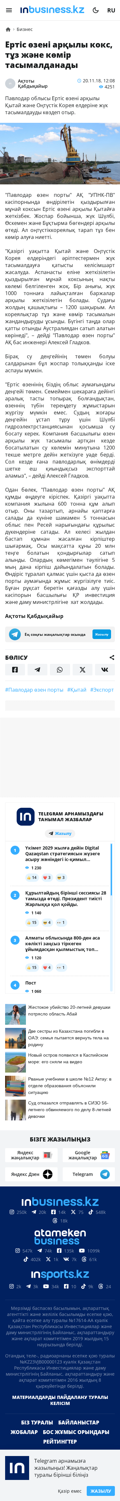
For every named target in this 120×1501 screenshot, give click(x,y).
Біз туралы (37, 1422)
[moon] (95, 10)
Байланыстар (78, 1422)
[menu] (9, 10)
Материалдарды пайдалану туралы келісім (60, 1400)
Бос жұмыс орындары (76, 1432)
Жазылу (101, 1491)
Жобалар (24, 1432)
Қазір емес (70, 1491)
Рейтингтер (60, 1441)
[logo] (52, 10)
